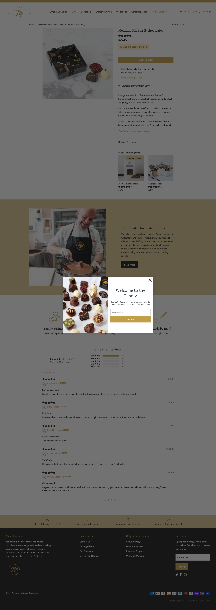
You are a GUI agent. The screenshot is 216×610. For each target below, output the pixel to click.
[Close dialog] (150, 280)
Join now (130, 319)
